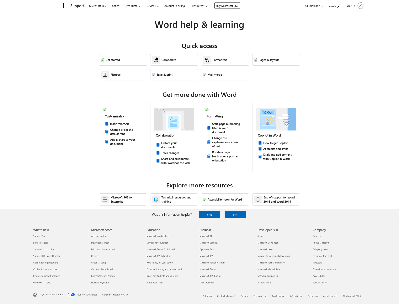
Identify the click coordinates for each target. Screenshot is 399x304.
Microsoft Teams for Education (162, 249)
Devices (151, 5)
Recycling (313, 296)
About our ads (330, 296)
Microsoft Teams (208, 269)
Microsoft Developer (267, 242)
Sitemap (207, 296)
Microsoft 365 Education (159, 255)
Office (115, 5)
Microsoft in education (158, 236)
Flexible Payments (100, 282)
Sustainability (319, 282)
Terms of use (260, 296)
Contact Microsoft (226, 296)
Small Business (207, 282)
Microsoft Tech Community (270, 262)
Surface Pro (39, 236)
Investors (317, 262)
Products (131, 5)
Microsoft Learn (265, 249)
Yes (209, 214)
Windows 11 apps (42, 282)
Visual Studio (264, 282)
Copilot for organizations (45, 262)
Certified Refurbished (102, 269)
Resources (198, 5)
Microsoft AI (206, 236)
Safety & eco (295, 296)
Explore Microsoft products (46, 275)
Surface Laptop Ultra (43, 249)
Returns (95, 255)
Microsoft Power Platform (212, 262)
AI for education (155, 282)
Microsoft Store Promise (103, 275)
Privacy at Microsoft (323, 255)
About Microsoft (321, 242)
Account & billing (174, 5)
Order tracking (98, 262)
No (235, 214)
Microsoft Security (209, 242)
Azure (260, 236)
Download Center (100, 242)
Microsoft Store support (103, 249)
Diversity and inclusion (324, 269)
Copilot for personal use (45, 269)
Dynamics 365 (207, 249)
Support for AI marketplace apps (273, 255)
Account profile (98, 236)
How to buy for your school (160, 262)
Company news (320, 249)
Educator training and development (164, 269)
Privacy (244, 296)
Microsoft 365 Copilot (210, 275)
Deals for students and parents (162, 275)
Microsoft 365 (97, 5)
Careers (317, 236)
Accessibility (319, 275)
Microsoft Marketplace (268, 269)
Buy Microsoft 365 (227, 5)
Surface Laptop (40, 242)
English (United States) (51, 294)
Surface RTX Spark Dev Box (46, 255)
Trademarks (278, 296)
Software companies (267, 275)
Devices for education (157, 242)
